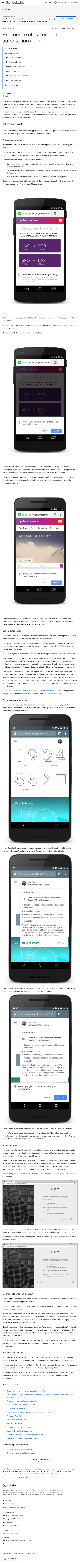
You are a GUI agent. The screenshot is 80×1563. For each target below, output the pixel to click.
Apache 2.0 (36, 1471)
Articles (6, 9)
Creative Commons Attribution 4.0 (61, 1469)
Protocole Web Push (14, 1416)
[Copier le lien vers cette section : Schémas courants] (25, 124)
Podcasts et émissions (10, 1525)
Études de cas (7, 1522)
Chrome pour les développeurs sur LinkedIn (17, 1540)
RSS (4, 1544)
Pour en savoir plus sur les (12, 691)
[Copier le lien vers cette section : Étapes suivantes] (23, 1385)
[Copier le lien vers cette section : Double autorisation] (23, 631)
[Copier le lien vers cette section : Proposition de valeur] (25, 140)
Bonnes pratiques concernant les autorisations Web (26, 1391)
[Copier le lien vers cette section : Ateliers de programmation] (30, 1445)
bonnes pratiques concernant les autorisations (40, 691)
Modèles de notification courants (19, 1431)
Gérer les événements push (17, 1420)
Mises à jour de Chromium (11, 1519)
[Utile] (72, 28)
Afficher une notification (16, 1424)
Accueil (4, 28)
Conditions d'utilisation (9, 1553)
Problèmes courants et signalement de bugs (23, 1439)
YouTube (6, 1537)
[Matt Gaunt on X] (3, 97)
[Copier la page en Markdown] (40, 41)
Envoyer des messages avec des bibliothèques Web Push (28, 1412)
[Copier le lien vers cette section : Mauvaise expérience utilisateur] (35, 1294)
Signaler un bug (8, 1504)
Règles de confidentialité (27, 1553)
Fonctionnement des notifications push (21, 1405)
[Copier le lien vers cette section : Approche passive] (21, 1145)
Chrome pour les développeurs (13, 1515)
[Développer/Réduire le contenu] (18, 49)
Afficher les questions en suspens (14, 1507)
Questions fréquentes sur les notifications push (25, 1435)
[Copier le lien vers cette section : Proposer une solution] (25, 1353)
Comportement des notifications (19, 1427)
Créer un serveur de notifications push (21, 1453)
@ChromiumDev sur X (10, 1534)
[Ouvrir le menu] (3, 2)
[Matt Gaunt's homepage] (6, 97)
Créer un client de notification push (20, 1449)
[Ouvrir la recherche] (46, 2)
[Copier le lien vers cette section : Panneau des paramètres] (29, 700)
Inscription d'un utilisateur (16, 1409)
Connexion (73, 2)
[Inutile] (76, 28)
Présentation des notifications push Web (22, 1401)
